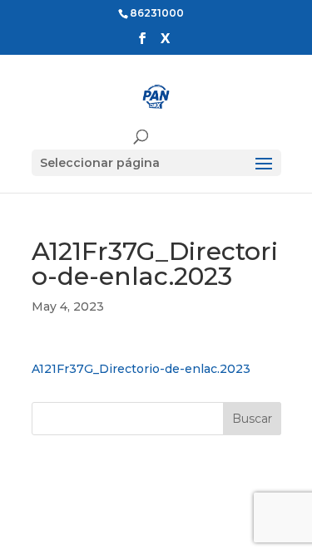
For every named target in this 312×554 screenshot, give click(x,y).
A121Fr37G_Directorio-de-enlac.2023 (141, 368)
